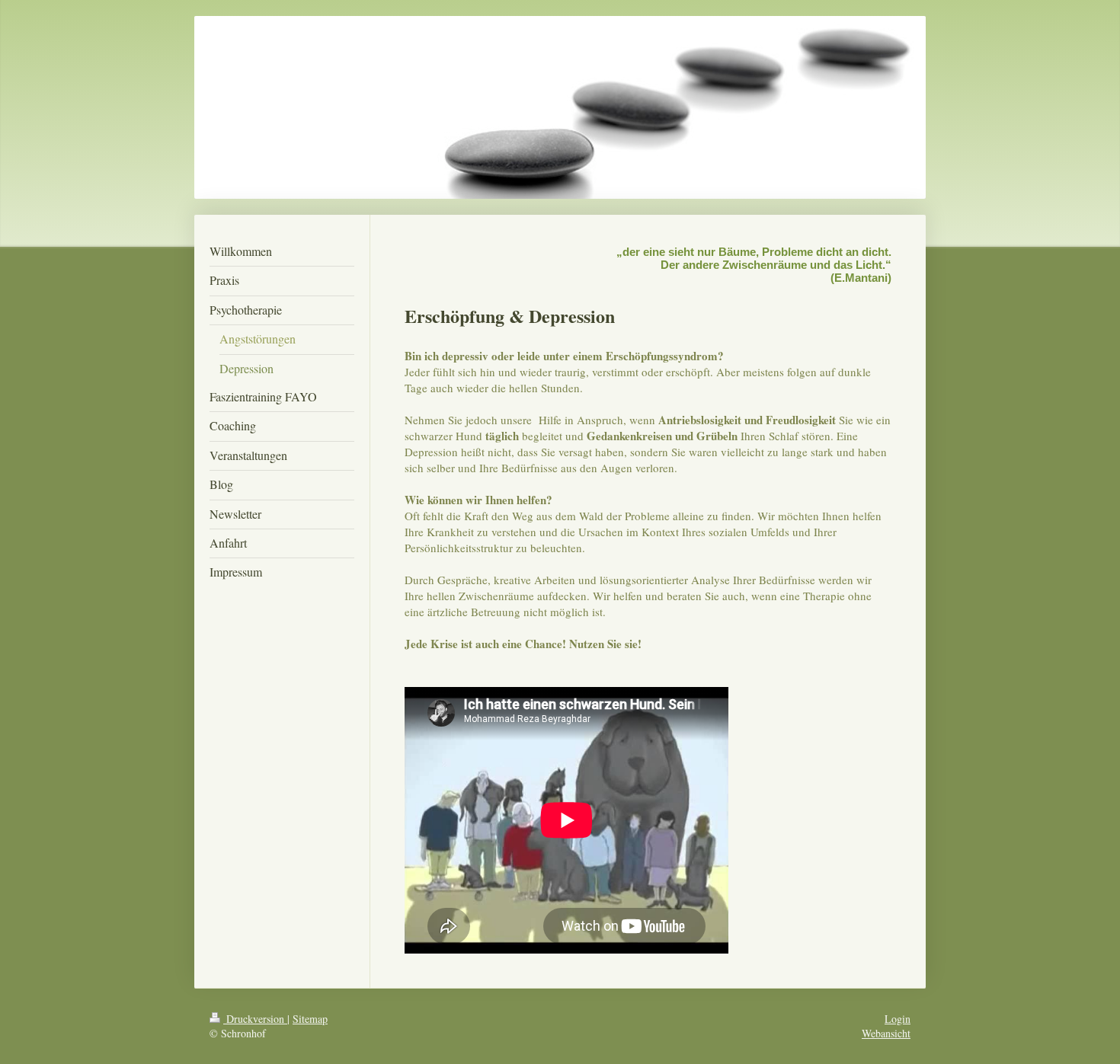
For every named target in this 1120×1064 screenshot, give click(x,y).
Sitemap (310, 1018)
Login (897, 1018)
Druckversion (255, 1018)
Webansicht (886, 1033)
